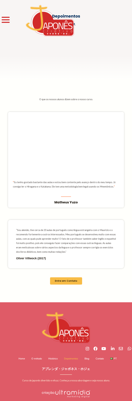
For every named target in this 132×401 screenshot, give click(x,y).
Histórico (53, 358)
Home (22, 358)
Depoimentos (71, 358)
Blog (87, 358)
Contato (100, 358)
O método (36, 358)
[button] (6, 159)
